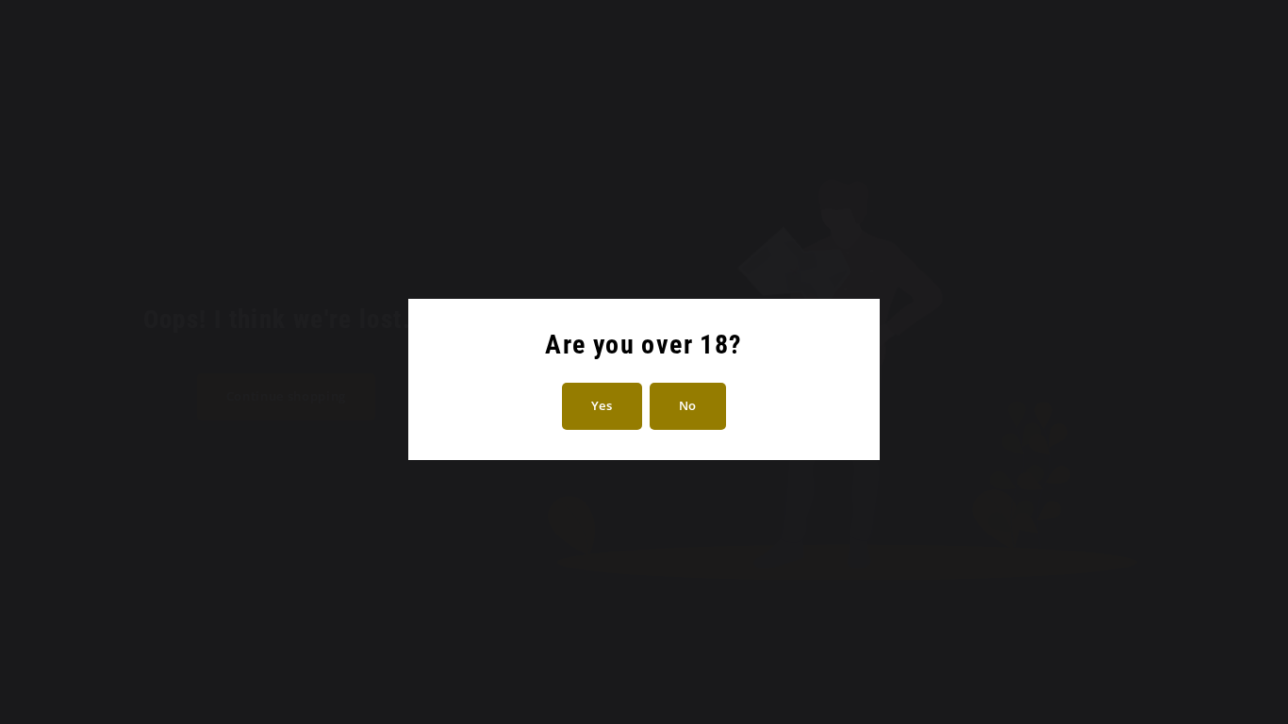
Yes (602, 405)
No (688, 405)
